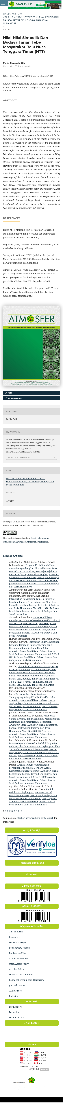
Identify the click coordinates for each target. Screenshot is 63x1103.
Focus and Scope (17, 942)
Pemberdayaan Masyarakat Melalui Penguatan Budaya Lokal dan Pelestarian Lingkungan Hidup (34, 745)
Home (6, 14)
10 (21, 811)
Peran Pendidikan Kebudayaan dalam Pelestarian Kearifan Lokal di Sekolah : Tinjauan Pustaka (34, 620)
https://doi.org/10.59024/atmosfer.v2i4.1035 (31, 76)
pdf (9, 393)
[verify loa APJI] (31, 856)
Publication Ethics (18, 953)
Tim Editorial (16, 931)
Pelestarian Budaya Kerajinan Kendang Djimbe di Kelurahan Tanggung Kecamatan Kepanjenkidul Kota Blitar (34, 644)
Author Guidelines (18, 958)
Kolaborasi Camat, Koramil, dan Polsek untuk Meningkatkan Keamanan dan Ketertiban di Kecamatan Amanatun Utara (34, 720)
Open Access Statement (21, 974)
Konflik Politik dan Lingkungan (31, 791)
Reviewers (14, 937)
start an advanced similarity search (35, 817)
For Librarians (16, 1017)
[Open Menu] (3, 3)
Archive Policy (16, 969)
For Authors (15, 1012)
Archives (17, 14)
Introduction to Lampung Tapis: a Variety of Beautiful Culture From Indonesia (31, 600)
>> (25, 811)
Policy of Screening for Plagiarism (26, 979)
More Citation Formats (19, 457)
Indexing (13, 996)
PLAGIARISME (14, 398)
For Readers (15, 1006)
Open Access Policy (19, 963)
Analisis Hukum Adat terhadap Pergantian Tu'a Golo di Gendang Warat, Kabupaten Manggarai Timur (30, 767)
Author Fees (15, 990)
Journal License (17, 985)
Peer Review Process (19, 947)
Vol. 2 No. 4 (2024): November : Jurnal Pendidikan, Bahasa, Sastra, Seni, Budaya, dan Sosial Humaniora (31, 20)
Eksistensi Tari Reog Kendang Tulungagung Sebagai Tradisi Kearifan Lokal (32, 696)
